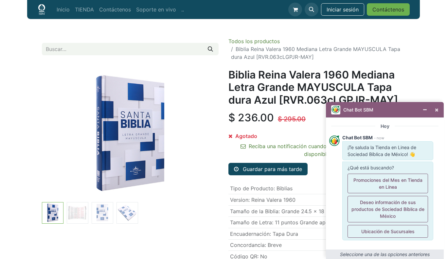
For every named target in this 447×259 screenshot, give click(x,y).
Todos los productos (254, 41)
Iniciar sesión (343, 9)
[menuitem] (63, 9)
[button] (311, 9)
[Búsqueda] (210, 49)
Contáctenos (388, 9)
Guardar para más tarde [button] (271, 169)
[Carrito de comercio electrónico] (295, 9)
